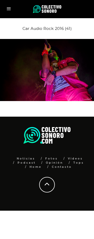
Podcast (26, 162)
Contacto (62, 167)
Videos (75, 158)
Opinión (54, 162)
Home (36, 167)
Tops (78, 162)
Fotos (51, 158)
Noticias (26, 158)
